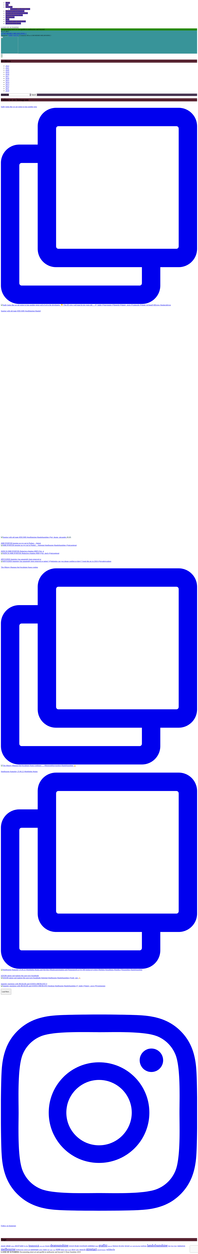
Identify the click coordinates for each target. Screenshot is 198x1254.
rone (54, 1249)
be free (26, 1246)
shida (62, 1250)
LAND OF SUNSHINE (10, 27)
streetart (91, 1249)
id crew (121, 1246)
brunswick (34, 1245)
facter (96, 1246)
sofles (77, 1250)
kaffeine (144, 1246)
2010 (7, 91)
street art (16, 35)
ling (169, 1246)
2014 (7, 82)
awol (17, 1245)
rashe (51, 1249)
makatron (181, 1246)
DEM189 (71, 1246)
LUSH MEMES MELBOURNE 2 (13, 33)
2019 (7, 72)
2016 (7, 78)
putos (45, 1250)
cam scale (42, 1246)
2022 (7, 66)
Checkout (9, 7)
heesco (115, 1246)
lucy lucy (174, 1246)
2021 (7, 68)
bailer (22, 1246)
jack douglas (136, 1246)
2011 (7, 89)
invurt (127, 1246)
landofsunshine (157, 1245)
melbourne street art (23, 1250)
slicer (73, 1250)
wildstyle (110, 1249)
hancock (110, 1246)
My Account (10, 17)
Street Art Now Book (13, 23)
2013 (7, 84)
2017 (7, 76)
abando (3, 1246)
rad (48, 1250)
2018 (7, 74)
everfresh (83, 1246)
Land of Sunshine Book (14, 15)
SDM (58, 1249)
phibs (41, 1250)
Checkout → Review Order (20, 9)
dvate (76, 1246)
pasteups (35, 1249)
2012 (7, 87)
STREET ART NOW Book (16, 21)
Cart (7, 5)
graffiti (10, 35)
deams (47, 1246)
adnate (8, 1246)
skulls (69, 1249)
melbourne (8, 1249)
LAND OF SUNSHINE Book (17, 13)
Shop (7, 19)
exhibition (91, 1246)
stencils (82, 1249)
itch (131, 1246)
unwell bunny (101, 1250)
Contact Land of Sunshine (15, 11)
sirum (66, 1250)
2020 (7, 70)
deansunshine (59, 1245)
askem (12, 1246)
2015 (7, 80)
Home (8, 3)
